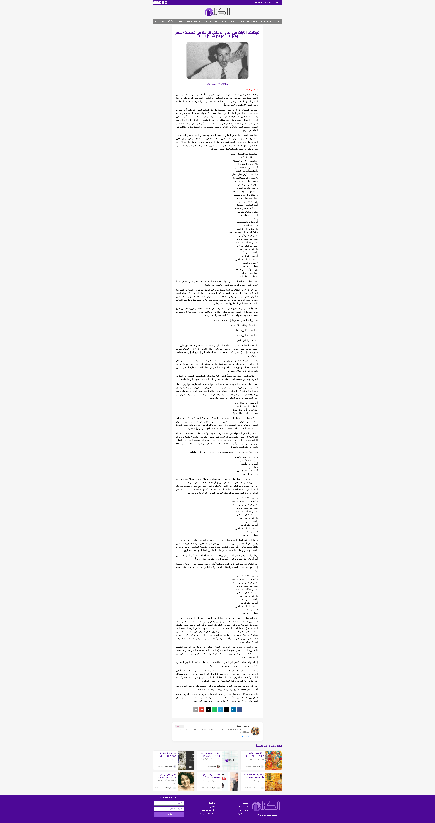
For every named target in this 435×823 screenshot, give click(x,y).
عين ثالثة (172, 22)
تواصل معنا (258, 2)
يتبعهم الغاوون (265, 22)
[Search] (154, 2)
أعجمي (232, 22)
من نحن (278, 2)
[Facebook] (166, 2)
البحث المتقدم (242, 811)
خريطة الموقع (242, 814)
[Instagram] (157, 2)
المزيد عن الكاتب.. (243, 737)
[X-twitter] (163, 2)
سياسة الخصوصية (207, 814)
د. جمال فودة (243, 726)
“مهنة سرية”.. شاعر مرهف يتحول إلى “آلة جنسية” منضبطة (211, 777)
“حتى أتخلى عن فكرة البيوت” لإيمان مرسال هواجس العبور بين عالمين (165, 777)
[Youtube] (160, 2)
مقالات (180, 22)
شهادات (188, 22)
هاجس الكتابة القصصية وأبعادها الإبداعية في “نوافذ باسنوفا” (254, 777)
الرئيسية (276, 22)
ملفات (217, 22)
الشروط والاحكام (208, 811)
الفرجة (224, 22)
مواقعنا (212, 803)
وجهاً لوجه (198, 22)
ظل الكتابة (162, 22)
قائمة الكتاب (268, 2)
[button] (239, 709)
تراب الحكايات (251, 22)
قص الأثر (240, 22)
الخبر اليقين (208, 22)
